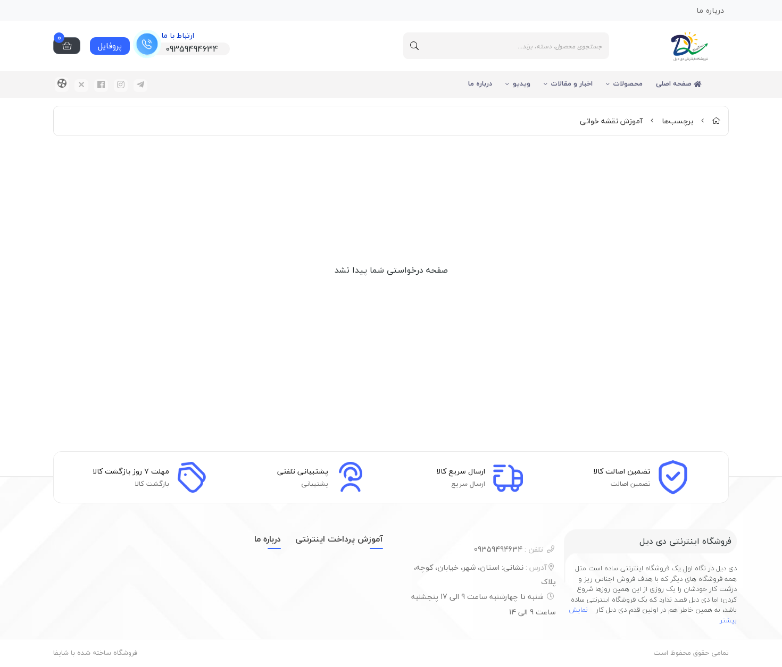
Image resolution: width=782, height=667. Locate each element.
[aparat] (61, 84)
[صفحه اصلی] (716, 121)
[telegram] (140, 85)
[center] (414, 45)
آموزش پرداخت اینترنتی (339, 538)
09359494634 (508, 549)
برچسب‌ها (677, 121)
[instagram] (120, 85)
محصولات (628, 83)
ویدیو (521, 83)
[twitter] (81, 85)
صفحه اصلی (675, 83)
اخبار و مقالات (572, 83)
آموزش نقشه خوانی (611, 121)
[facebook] (101, 85)
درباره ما (480, 83)
